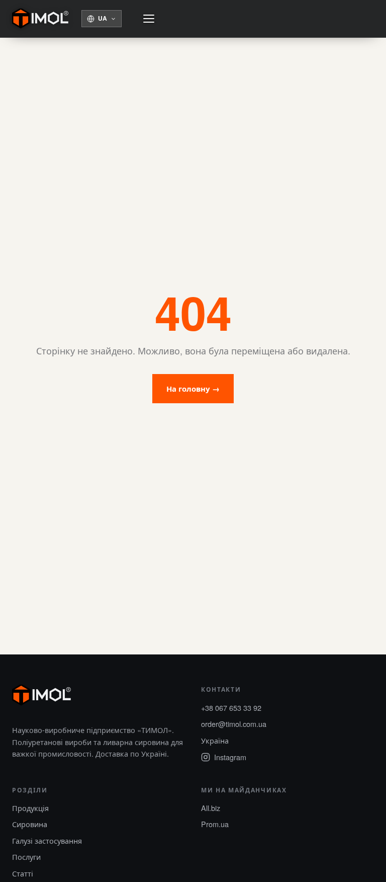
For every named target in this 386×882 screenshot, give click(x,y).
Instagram (230, 757)
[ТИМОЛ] (40, 19)
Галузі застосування (47, 840)
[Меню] (149, 19)
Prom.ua (215, 824)
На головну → (193, 388)
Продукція (30, 807)
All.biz (210, 807)
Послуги (26, 856)
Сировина (29, 824)
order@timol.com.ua (233, 723)
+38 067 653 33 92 (231, 707)
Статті (22, 873)
